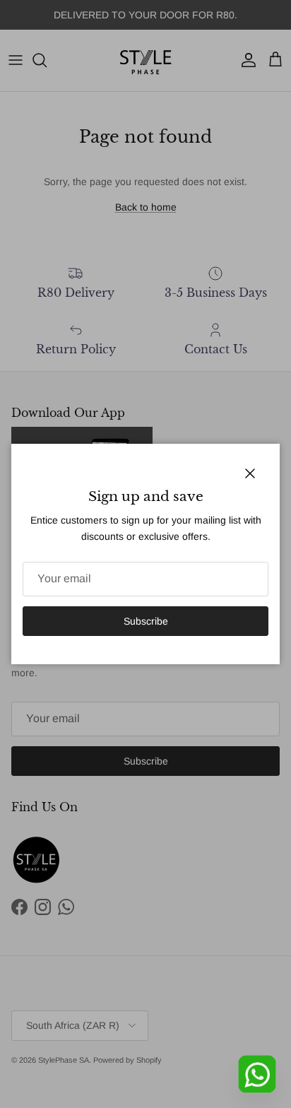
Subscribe (146, 621)
